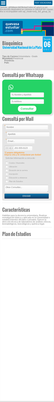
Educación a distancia (18, 178)
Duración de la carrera (18, 170)
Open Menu (3, 3)
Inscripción (13, 174)
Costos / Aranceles (16, 163)
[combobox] (9, 148)
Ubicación (13, 167)
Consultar (27, 108)
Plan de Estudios (16, 181)
